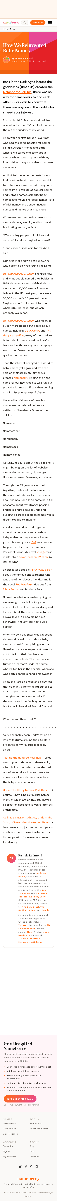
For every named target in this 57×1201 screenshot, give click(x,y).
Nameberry (21, 378)
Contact (34, 1156)
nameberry (28, 1178)
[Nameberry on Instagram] (36, 1166)
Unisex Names (10, 1133)
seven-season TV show (33, 557)
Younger (23, 925)
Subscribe (38, 22)
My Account (9, 1156)
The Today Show (37, 896)
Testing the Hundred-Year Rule (22, 757)
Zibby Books (10, 589)
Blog (32, 1146)
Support (29, 1196)
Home (5, 29)
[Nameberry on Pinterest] (31, 1166)
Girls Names (9, 1123)
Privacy (32, 1192)
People (45, 910)
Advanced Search (39, 1128)
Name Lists (36, 1123)
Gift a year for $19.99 (20, 1098)
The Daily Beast (30, 907)
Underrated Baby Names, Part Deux (25, 790)
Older (29, 932)
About (33, 1151)
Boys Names (9, 1128)
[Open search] (24, 22)
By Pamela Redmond (22, 58)
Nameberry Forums (17, 92)
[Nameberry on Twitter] (20, 1166)
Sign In (6, 1151)
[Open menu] (50, 22)
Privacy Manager (45, 1192)
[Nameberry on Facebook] (25, 1166)
